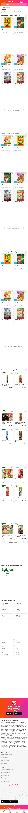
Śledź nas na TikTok (5, 775)
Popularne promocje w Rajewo (11, 370)
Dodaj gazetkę (4, 763)
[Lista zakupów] (23, 2)
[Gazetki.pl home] (8, 1)
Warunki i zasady (18, 807)
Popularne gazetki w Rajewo (10, 252)
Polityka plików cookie (17, 808)
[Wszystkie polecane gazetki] (26, 134)
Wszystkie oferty (4, 757)
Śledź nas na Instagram (5, 772)
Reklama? (3, 755)
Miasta (4, 7)
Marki (2, 759)
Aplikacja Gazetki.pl (5, 760)
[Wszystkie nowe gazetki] (26, 16)
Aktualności (3, 765)
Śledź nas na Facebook (5, 770)
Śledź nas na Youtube (5, 773)
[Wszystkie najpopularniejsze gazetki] (26, 252)
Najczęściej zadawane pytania (7, 754)
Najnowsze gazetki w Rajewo (10, 16)
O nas (2, 762)
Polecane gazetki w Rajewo (10, 134)
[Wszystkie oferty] (26, 370)
